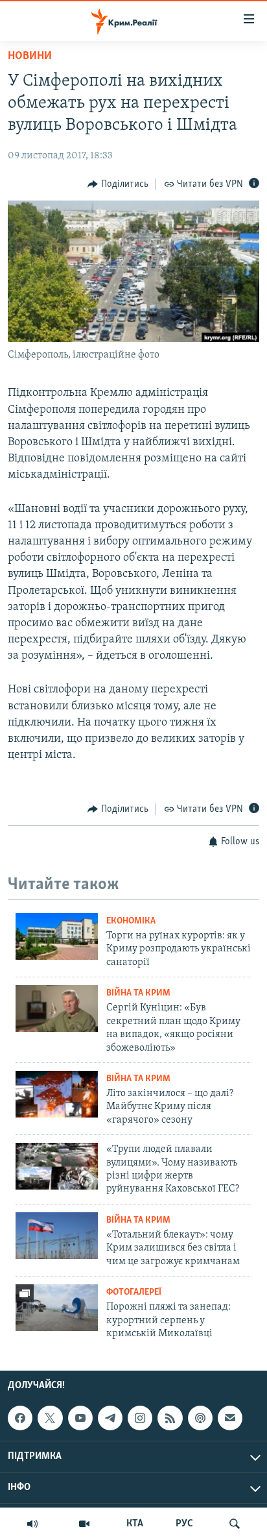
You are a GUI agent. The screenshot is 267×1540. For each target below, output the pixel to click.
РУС (184, 1524)
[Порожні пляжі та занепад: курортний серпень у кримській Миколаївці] (57, 1307)
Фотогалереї (133, 1292)
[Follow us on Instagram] (140, 1418)
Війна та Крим (138, 993)
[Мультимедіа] (84, 1524)
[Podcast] (200, 1418)
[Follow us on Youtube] (80, 1418)
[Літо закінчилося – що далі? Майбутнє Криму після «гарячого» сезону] (57, 1094)
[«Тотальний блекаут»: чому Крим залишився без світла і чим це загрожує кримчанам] (57, 1235)
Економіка (131, 921)
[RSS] (169, 1418)
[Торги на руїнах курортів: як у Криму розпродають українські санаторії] (57, 936)
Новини (30, 56)
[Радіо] (32, 1524)
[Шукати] (234, 1524)
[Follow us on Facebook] (20, 1418)
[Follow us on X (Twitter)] (50, 1418)
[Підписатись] (230, 1418)
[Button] (117, 184)
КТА (134, 1524)
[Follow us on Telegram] (110, 1418)
